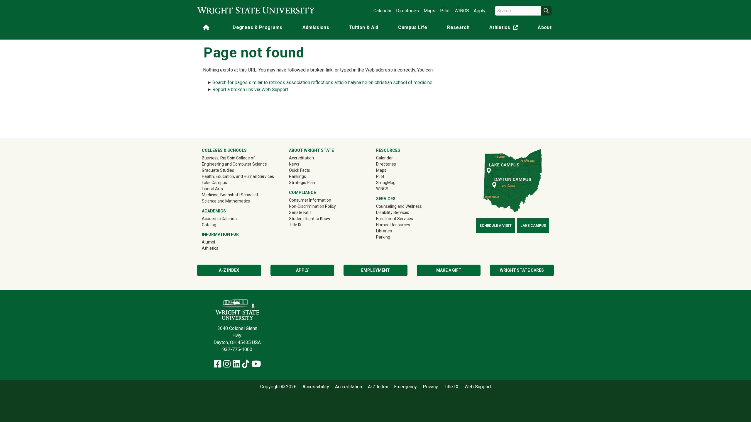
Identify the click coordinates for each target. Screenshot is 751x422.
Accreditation (301, 158)
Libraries (384, 231)
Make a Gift (448, 270)
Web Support (477, 386)
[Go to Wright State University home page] (255, 11)
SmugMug (394, 182)
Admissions (315, 27)
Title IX (295, 224)
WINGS (461, 10)
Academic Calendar (220, 218)
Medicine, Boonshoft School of (230, 195)
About (545, 27)
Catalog (209, 224)
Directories (407, 10)
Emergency (405, 386)
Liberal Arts (212, 188)
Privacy (430, 386)
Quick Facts (299, 170)
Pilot (445, 10)
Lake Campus (214, 182)
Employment (375, 270)
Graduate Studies (218, 170)
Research (458, 27)
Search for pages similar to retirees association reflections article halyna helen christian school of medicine (322, 82)
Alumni (217, 241)
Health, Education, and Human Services (238, 176)
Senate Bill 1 (300, 212)
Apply (480, 10)
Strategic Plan (302, 182)
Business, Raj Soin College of (228, 158)
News (294, 164)
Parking (383, 237)
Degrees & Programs (257, 27)
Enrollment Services (394, 218)
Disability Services (392, 212)
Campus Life (412, 27)
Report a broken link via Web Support (250, 89)
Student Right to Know (309, 218)
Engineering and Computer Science (234, 164)
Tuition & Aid (363, 27)
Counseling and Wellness (399, 206)
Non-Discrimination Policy (312, 206)
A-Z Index (229, 270)
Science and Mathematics (226, 201)
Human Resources (393, 224)
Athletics (504, 29)
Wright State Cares (522, 270)
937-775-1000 (237, 349)
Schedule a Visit (495, 226)
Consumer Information (310, 200)
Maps (429, 10)
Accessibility (315, 386)
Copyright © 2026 (278, 386)
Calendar (382, 10)
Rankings (297, 176)
